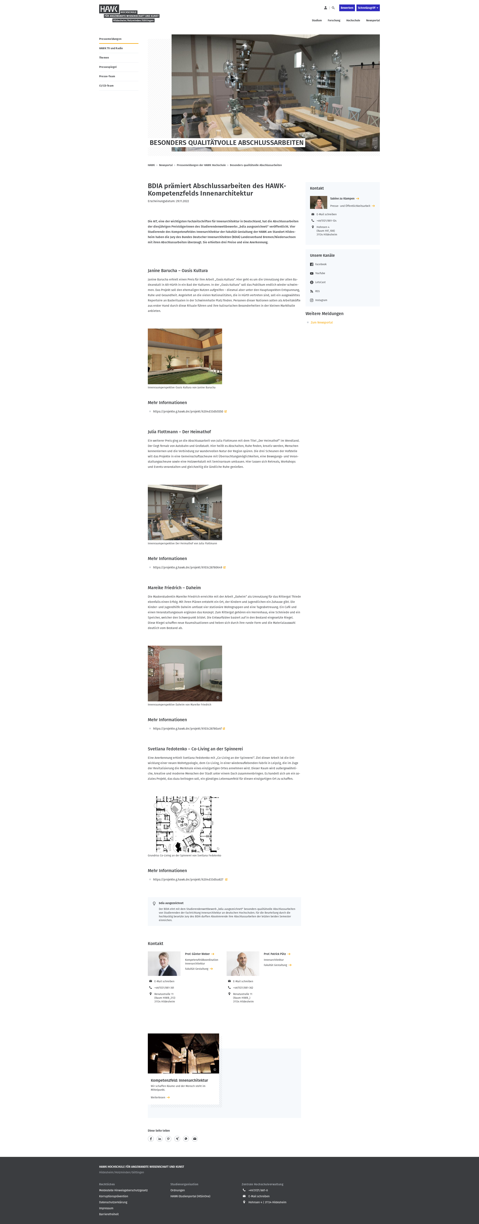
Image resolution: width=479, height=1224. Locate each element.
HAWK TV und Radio (111, 48)
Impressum (106, 1208)
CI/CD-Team (106, 85)
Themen (104, 57)
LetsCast (320, 282)
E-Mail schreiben (164, 981)
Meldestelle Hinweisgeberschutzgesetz (123, 1190)
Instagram (321, 300)
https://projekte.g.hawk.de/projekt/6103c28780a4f (187, 728)
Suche (333, 8)
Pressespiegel (108, 67)
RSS (317, 291)
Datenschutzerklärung (113, 1202)
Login (325, 8)
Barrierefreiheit (109, 1214)
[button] (151, 1139)
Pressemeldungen (110, 39)
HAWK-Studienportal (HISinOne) (190, 1196)
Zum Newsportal (322, 322)
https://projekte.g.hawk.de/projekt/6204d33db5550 (188, 411)
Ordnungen (177, 1190)
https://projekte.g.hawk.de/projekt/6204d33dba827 (188, 879)
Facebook (321, 264)
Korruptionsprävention (113, 1196)
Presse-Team (107, 76)
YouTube (320, 273)
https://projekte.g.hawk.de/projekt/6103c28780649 (187, 567)
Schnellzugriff (366, 8)
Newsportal (166, 165)
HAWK (151, 165)
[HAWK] (129, 15)
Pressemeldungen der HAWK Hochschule (201, 165)
